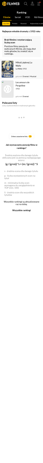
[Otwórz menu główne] (39, 4)
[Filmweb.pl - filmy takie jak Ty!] (10, 3)
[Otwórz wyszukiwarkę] (26, 4)
